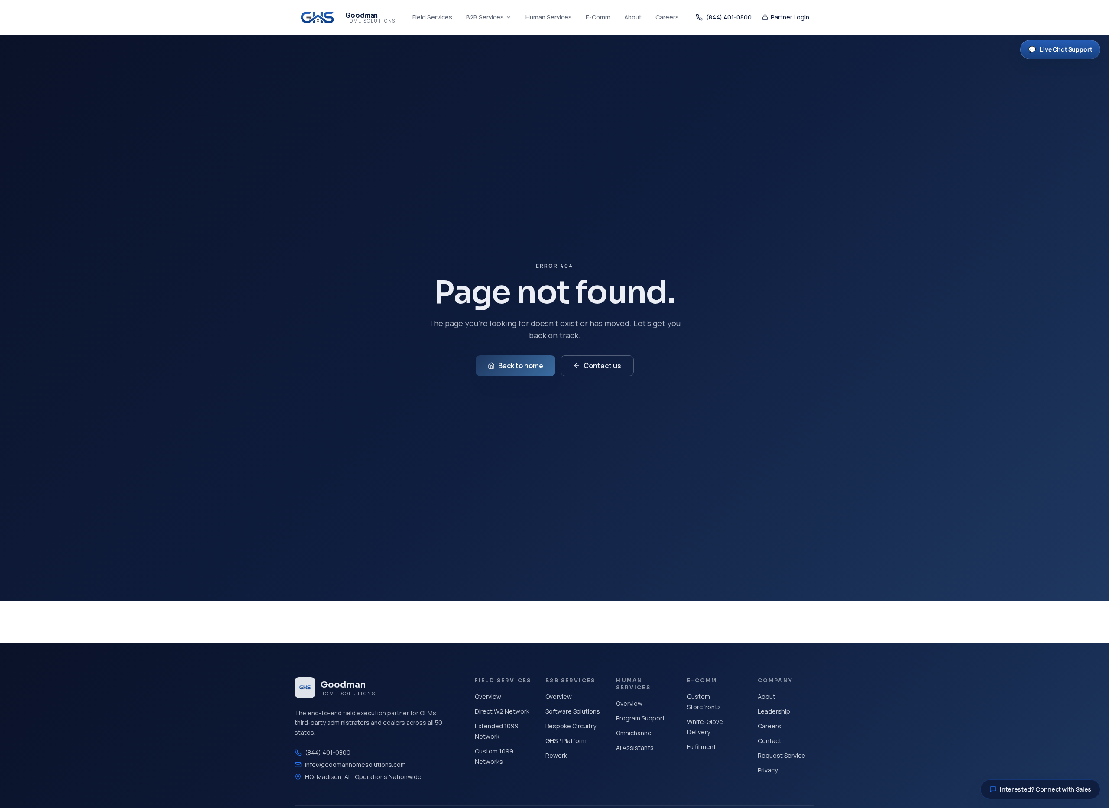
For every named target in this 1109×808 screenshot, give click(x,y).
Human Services (548, 17)
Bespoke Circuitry (570, 726)
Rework (556, 755)
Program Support (640, 718)
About (633, 17)
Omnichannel (634, 733)
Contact (769, 741)
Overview (488, 696)
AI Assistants (635, 747)
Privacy (768, 770)
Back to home (520, 365)
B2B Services (485, 17)
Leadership (774, 711)
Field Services (432, 17)
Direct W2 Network (502, 711)
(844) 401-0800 (729, 17)
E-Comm (598, 17)
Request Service (781, 755)
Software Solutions (572, 711)
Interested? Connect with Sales (1045, 789)
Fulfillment (701, 747)
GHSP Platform (566, 741)
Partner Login (790, 17)
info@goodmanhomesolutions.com (355, 764)
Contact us (602, 365)
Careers (667, 17)
